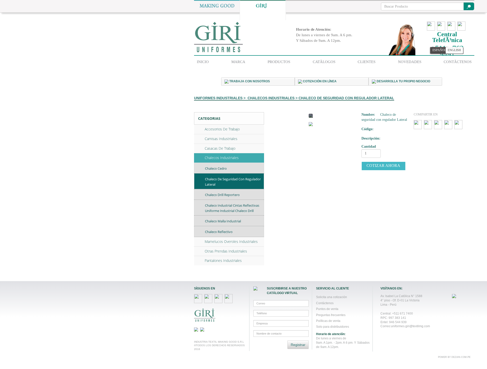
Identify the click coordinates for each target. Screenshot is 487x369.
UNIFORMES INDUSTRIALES (218, 98)
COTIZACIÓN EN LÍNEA (319, 81)
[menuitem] (203, 61)
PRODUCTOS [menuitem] (279, 62)
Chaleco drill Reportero (222, 194)
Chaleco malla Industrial (223, 221)
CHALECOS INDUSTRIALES (271, 98)
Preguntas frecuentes (330, 315)
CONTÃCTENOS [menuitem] (458, 62)
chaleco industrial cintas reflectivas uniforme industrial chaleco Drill (232, 208)
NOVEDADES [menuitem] (409, 62)
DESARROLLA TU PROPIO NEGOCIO (403, 81)
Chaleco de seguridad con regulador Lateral (233, 182)
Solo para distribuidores (332, 326)
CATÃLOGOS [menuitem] (324, 62)
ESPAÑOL (439, 50)
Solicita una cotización (331, 297)
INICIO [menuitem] (203, 62)
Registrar (298, 345)
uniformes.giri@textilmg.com (410, 326)
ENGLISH (454, 50)
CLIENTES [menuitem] (366, 62)
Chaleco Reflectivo (219, 231)
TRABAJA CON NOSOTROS (249, 81)
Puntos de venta (327, 308)
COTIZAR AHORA (383, 165)
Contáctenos (325, 303)
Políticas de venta (328, 320)
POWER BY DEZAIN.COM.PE (454, 357)
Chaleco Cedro (216, 168)
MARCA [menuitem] (238, 62)
